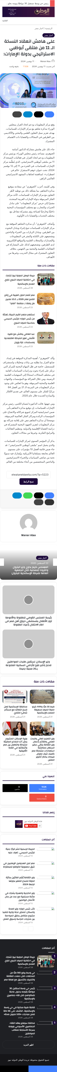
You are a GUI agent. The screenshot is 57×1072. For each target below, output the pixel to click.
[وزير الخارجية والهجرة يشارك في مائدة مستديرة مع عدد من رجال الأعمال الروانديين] (45, 897)
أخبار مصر (39, 28)
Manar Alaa (45, 61)
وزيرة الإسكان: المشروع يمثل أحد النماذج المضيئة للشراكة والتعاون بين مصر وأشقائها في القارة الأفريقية (15, 745)
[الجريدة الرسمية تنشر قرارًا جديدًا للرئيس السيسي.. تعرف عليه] (45, 853)
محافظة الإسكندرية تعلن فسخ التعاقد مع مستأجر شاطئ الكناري (15, 710)
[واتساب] (28, 495)
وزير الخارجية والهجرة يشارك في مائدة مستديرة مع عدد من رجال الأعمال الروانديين (20, 896)
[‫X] (38, 114)
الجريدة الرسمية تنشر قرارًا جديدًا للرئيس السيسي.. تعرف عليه (20, 851)
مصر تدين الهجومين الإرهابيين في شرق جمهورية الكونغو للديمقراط (19, 865)
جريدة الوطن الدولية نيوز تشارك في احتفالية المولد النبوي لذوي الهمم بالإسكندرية (20, 280)
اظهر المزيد (28, 1044)
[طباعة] (17, 114)
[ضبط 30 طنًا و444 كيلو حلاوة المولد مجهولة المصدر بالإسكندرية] (42, 697)
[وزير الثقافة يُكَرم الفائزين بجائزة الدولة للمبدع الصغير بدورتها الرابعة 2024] (45, 882)
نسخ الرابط (28, 481)
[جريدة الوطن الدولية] (28, 12)
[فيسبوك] (49, 114)
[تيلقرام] (28, 114)
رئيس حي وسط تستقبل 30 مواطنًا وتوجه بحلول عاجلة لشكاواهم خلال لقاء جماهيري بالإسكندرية (21, 993)
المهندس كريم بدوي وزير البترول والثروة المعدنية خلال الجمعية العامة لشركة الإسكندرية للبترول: (29, 570)
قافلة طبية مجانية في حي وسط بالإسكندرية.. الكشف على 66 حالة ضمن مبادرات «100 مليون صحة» (19, 1010)
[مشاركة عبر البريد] (49, 502)
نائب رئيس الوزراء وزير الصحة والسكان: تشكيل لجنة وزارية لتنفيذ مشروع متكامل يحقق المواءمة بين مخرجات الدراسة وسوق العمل (19, 914)
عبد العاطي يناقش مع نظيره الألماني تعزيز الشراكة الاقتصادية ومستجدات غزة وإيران (19, 338)
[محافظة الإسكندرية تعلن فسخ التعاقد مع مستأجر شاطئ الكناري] (15, 697)
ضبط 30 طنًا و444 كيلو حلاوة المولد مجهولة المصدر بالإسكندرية (43, 710)
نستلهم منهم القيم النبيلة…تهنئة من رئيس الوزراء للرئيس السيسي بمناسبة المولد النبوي (19, 319)
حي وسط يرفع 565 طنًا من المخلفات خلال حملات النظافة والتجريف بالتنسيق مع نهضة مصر (19, 976)
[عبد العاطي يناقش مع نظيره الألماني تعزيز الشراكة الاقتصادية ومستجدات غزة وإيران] (45, 338)
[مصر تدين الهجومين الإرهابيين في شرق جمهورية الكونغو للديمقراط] (45, 868)
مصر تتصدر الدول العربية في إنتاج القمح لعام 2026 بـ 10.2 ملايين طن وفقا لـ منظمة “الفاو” (19, 299)
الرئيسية (49, 28)
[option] (28, 562)
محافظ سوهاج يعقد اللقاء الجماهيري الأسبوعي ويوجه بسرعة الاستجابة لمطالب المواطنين (22, 1028)
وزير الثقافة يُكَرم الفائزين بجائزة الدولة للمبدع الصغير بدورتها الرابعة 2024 (20, 880)
